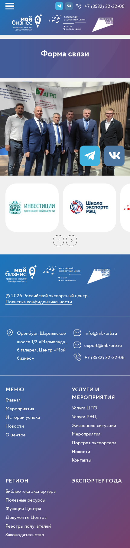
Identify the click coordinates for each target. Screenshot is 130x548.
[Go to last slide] (58, 240)
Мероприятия (19, 408)
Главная (13, 400)
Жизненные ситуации (94, 425)
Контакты (81, 460)
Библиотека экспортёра (30, 491)
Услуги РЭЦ (84, 416)
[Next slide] (71, 240)
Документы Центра (26, 517)
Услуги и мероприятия (93, 394)
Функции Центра (23, 508)
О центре (15, 435)
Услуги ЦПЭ (84, 408)
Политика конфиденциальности (38, 302)
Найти (107, 47)
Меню (14, 390)
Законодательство (24, 534)
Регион (16, 481)
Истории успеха (22, 417)
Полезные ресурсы (25, 500)
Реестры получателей (28, 526)
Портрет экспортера (94, 442)
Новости (14, 426)
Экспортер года (97, 481)
